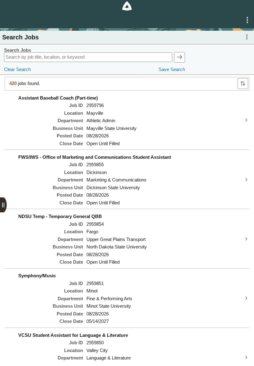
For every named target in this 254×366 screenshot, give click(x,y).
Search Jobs (17, 50)
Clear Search (17, 69)
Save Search (172, 69)
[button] (247, 20)
